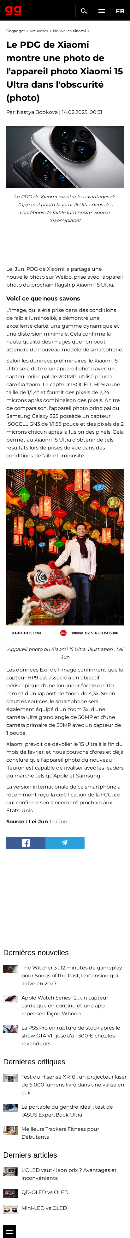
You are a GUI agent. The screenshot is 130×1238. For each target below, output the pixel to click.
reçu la (46, 795)
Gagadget (13, 9)
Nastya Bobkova (37, 112)
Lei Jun (59, 822)
